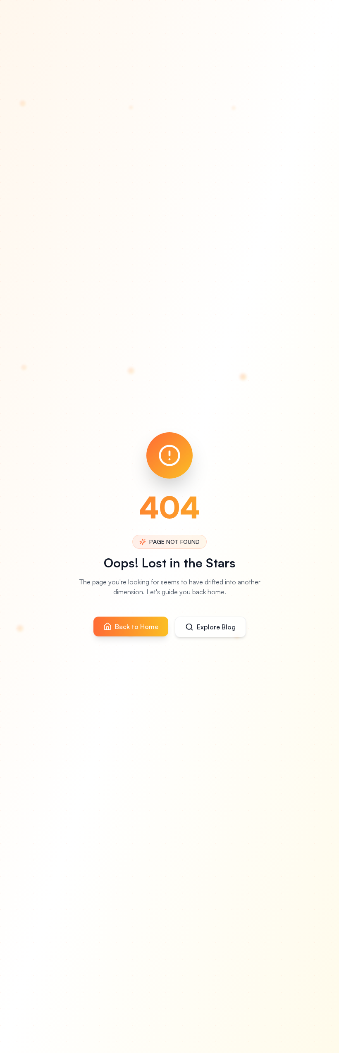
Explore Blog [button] (216, 627)
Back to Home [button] (136, 626)
